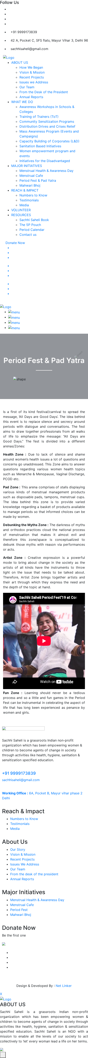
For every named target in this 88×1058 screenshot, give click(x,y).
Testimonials (29, 200)
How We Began (31, 67)
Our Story (17, 849)
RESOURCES (21, 215)
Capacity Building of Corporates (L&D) (49, 141)
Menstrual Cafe (31, 175)
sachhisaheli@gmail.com (21, 780)
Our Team (26, 87)
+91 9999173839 (19, 773)
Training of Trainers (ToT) (39, 117)
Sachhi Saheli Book (34, 220)
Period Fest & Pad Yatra (37, 180)
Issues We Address (24, 864)
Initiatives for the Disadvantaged (44, 161)
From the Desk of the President (43, 92)
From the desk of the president (34, 874)
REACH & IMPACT (24, 190)
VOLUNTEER (21, 210)
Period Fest (19, 910)
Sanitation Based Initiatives (40, 146)
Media (24, 205)
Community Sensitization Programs (46, 121)
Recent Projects (31, 77)
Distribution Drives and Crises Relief (47, 126)
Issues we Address (33, 82)
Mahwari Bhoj (29, 185)
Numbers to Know (33, 195)
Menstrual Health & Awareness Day (46, 171)
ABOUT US (19, 62)
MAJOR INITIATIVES (26, 166)
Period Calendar (31, 230)
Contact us (27, 234)
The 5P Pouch (30, 225)
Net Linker (64, 986)
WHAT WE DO (22, 102)
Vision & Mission (32, 72)
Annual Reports (31, 97)
